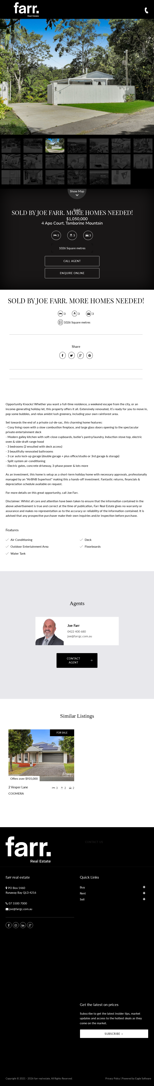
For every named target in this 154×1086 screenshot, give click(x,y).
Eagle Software (143, 1078)
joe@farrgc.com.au (79, 636)
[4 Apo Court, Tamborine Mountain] (77, 77)
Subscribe (112, 1033)
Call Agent (72, 261)
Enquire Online (72, 273)
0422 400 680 (76, 631)
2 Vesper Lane (18, 787)
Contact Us (94, 842)
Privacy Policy (112, 1078)
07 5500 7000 (18, 903)
